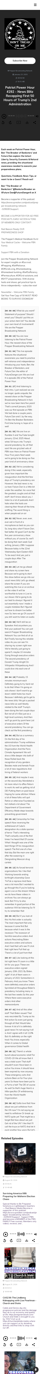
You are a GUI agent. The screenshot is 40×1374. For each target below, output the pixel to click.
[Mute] (37, 116)
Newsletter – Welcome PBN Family (17, 292)
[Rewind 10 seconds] (3, 122)
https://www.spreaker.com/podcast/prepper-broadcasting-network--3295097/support (19, 205)
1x (18, 122)
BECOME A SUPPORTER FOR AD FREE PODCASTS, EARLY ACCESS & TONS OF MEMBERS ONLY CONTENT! (20, 219)
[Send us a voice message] (36, 1369)
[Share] (34, 122)
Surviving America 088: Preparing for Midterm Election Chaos (19, 1196)
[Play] (4, 116)
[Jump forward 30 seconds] (10, 122)
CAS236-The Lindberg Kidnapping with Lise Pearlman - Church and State (19, 1300)
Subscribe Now (20, 60)
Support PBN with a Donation (15, 252)
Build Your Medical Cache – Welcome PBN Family (19, 242)
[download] (27, 122)
